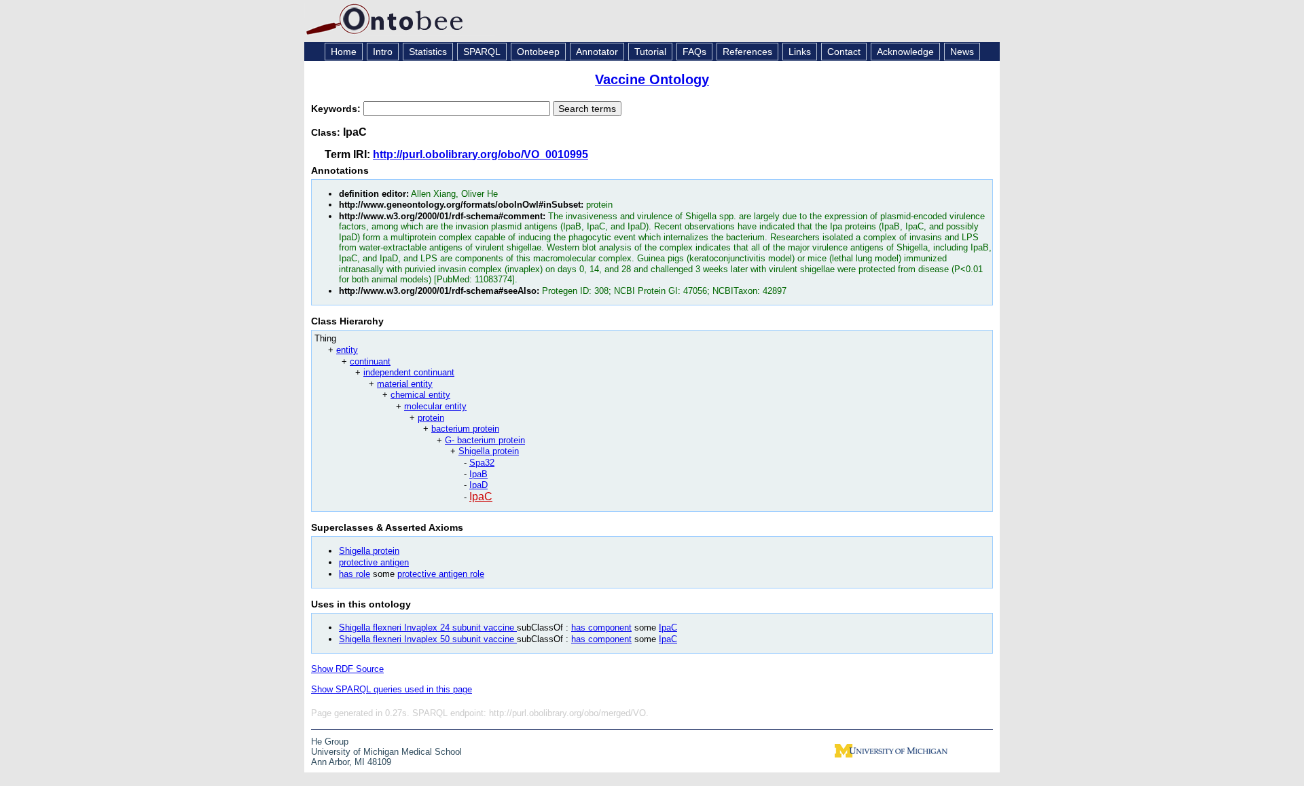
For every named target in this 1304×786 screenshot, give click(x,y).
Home (344, 51)
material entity (405, 384)
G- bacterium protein (485, 440)
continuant (370, 361)
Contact (844, 51)
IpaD (478, 485)
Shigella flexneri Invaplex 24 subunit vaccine (428, 627)
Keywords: (337, 108)
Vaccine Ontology (652, 79)
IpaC (480, 496)
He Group (329, 741)
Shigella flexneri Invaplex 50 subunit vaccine (428, 639)
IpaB (478, 474)
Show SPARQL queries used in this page (391, 689)
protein (431, 418)
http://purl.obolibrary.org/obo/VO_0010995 (480, 154)
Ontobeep (538, 51)
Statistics (428, 51)
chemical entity (420, 395)
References (747, 51)
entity (347, 350)
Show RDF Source (347, 669)
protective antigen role (440, 574)
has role (354, 574)
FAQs (694, 51)
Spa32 (481, 462)
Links (800, 51)
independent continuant (408, 372)
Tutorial (650, 51)
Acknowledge (905, 51)
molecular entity (435, 406)
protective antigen (374, 562)
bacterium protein (465, 429)
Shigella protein (488, 451)
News (962, 51)
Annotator (597, 51)
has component (601, 627)
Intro (383, 51)
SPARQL (482, 51)
